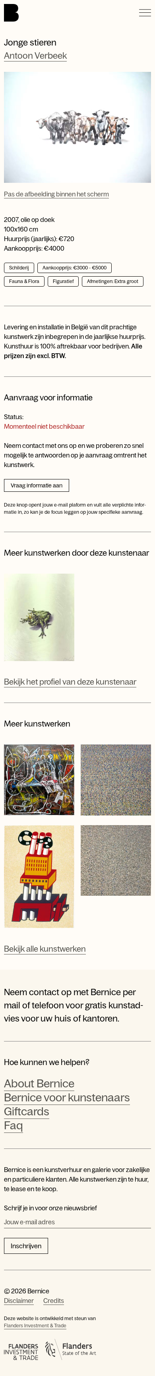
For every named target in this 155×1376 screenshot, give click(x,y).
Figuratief (63, 281)
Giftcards (26, 1111)
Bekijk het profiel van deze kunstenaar (70, 681)
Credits (53, 1300)
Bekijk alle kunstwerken (45, 948)
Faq (13, 1125)
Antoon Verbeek (35, 56)
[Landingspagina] (11, 13)
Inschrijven (26, 1245)
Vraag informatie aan (36, 485)
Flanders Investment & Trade (35, 1325)
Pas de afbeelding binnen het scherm (56, 194)
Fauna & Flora (24, 281)
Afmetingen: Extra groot (112, 281)
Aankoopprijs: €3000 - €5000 (75, 268)
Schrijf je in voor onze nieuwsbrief (50, 1208)
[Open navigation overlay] (145, 12)
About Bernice (39, 1083)
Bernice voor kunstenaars (67, 1097)
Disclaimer (19, 1300)
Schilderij (19, 268)
